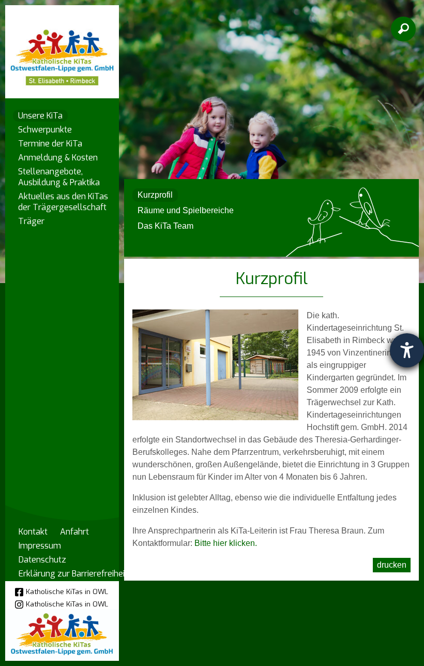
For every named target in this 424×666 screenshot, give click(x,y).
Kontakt (33, 531)
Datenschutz (42, 559)
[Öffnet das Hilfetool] (407, 350)
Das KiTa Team (165, 225)
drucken (391, 564)
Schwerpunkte (45, 129)
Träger (31, 221)
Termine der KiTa (50, 143)
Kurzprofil (155, 194)
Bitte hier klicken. (225, 543)
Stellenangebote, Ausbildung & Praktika (59, 177)
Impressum (40, 545)
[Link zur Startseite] (62, 46)
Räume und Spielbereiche (186, 210)
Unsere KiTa (40, 115)
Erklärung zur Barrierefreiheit (73, 573)
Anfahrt (74, 531)
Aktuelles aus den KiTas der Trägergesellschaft (63, 202)
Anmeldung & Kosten (58, 157)
